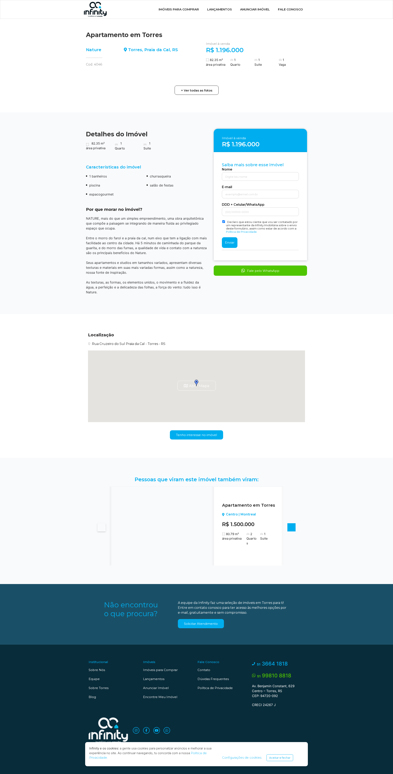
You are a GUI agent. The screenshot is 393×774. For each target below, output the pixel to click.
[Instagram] (136, 730)
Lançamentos (219, 9)
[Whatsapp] (167, 730)
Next (291, 527)
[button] (197, 90)
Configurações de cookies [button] (241, 757)
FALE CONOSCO (290, 9)
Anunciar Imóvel (255, 9)
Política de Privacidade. (241, 231)
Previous (101, 527)
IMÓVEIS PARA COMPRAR (179, 9)
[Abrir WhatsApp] (383, 763)
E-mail (227, 187)
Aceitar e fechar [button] (279, 757)
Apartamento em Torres (248, 505)
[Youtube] (156, 730)
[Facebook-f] (146, 730)
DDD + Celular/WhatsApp (243, 204)
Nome (227, 169)
